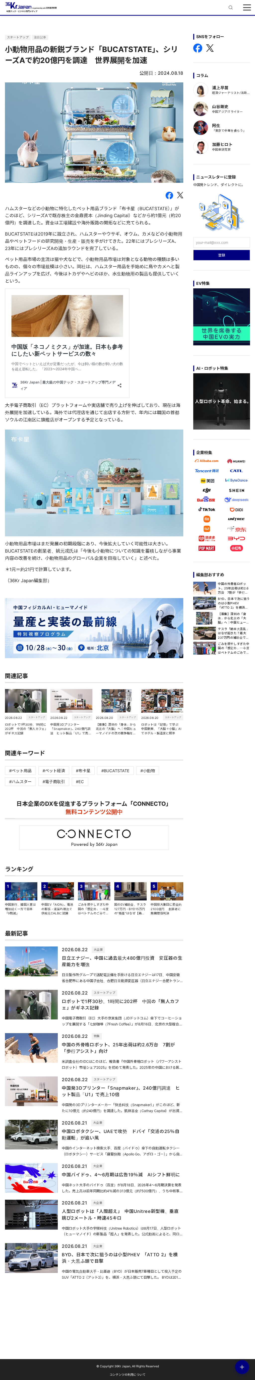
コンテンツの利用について (127, 1375)
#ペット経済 (54, 770)
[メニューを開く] (247, 7)
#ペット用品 (20, 770)
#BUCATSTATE (115, 770)
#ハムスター (20, 781)
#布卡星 (83, 770)
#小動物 (147, 770)
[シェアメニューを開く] (242, 1367)
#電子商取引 (54, 781)
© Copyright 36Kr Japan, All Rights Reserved (127, 1366)
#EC (80, 781)
